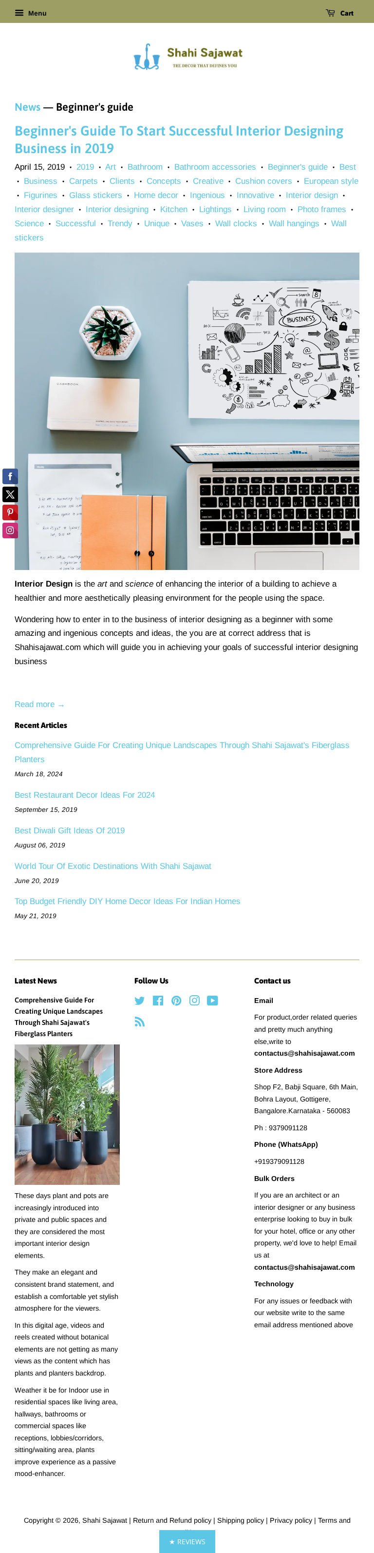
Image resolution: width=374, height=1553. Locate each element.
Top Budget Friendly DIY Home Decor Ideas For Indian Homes (128, 901)
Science (29, 223)
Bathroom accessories (215, 167)
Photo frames (322, 209)
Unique (156, 223)
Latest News (36, 980)
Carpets (83, 181)
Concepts (164, 181)
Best (347, 167)
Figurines (40, 195)
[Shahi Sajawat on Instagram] (194, 1002)
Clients (122, 181)
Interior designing (117, 209)
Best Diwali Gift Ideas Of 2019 (70, 830)
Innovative (255, 195)
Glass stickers (95, 195)
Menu (36, 13)
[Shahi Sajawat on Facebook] (158, 1002)
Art (110, 167)
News (27, 106)
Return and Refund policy (173, 1520)
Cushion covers (263, 181)
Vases (192, 223)
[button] (187, 1541)
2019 (85, 167)
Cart (346, 13)
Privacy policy (292, 1520)
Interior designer (44, 209)
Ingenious (207, 195)
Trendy (120, 223)
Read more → (40, 704)
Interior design (312, 195)
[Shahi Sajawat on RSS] (139, 1023)
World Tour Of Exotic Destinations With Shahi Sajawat (113, 866)
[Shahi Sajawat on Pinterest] (176, 1002)
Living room (264, 209)
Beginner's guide (298, 167)
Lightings (215, 209)
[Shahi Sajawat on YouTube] (212, 1002)
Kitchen (173, 209)
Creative (208, 181)
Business (40, 181)
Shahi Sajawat (104, 1520)
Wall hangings (294, 223)
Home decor (156, 195)
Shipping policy (241, 1520)
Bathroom (145, 167)
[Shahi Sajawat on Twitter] (139, 1002)
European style (331, 181)
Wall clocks (236, 223)
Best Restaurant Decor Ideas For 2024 (85, 795)
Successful (76, 223)
